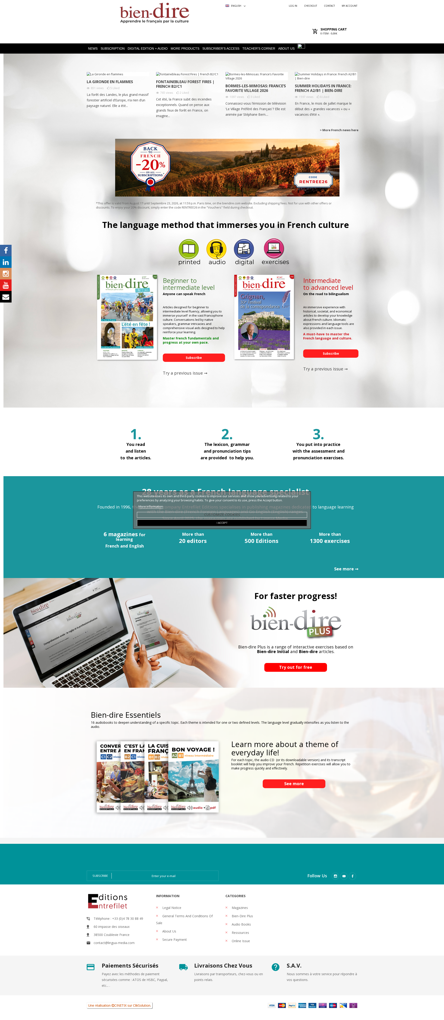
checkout (310, 5)
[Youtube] (344, 876)
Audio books (241, 924)
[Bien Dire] (154, 12)
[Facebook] (352, 876)
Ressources (240, 932)
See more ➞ (346, 569)
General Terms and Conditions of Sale (184, 919)
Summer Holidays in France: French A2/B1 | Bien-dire (323, 88)
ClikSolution (141, 1005)
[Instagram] (335, 876)
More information (151, 506)
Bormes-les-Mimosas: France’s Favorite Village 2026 (255, 88)
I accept (222, 522)
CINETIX (120, 1005)
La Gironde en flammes (110, 81)
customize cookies (222, 514)
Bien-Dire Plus (242, 916)
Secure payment (174, 939)
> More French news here (339, 130)
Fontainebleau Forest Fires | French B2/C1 (185, 84)
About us (168, 931)
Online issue (240, 941)
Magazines (239, 907)
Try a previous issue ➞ (185, 373)
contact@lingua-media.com (114, 943)
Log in (293, 5)
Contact (329, 5)
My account (349, 5)
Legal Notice (171, 907)
